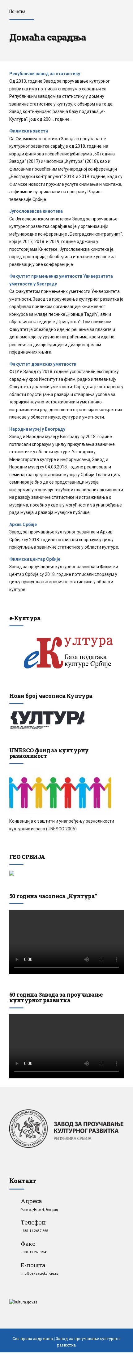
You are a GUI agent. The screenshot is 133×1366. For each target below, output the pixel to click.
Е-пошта (33, 1265)
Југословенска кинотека (36, 211)
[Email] (13, 1265)
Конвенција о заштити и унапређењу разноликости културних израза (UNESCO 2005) (61, 825)
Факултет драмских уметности (42, 364)
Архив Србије (23, 524)
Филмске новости (28, 130)
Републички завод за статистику (44, 73)
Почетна (17, 11)
